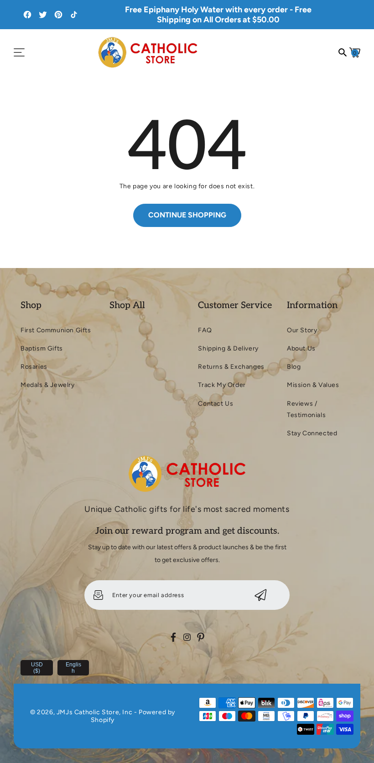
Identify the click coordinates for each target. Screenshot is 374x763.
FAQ (205, 330)
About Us (301, 348)
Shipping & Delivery (228, 348)
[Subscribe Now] (261, 595)
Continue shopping (187, 215)
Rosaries (34, 367)
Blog (294, 367)
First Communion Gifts (56, 330)
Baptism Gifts (42, 348)
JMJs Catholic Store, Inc (94, 712)
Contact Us (215, 403)
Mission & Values (313, 385)
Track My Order (221, 385)
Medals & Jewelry (48, 385)
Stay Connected (312, 433)
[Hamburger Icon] (19, 52)
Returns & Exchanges (231, 367)
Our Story (302, 330)
